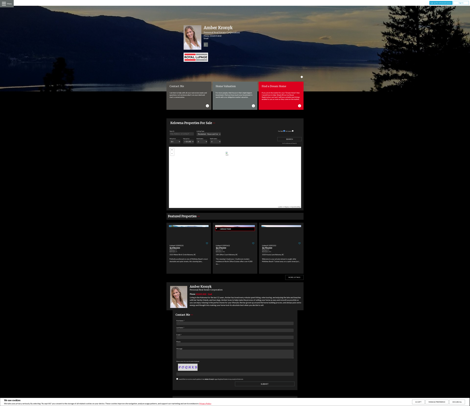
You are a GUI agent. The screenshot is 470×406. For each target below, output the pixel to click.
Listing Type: (201, 131)
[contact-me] (207, 105)
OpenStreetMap (295, 207)
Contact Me (177, 86)
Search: (172, 131)
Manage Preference (437, 402)
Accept (418, 402)
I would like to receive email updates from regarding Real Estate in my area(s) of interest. (210, 379)
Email (206, 38)
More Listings (294, 277)
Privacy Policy (205, 403)
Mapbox (287, 207)
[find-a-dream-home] (299, 105)
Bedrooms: (200, 138)
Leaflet (280, 207)
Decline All (457, 402)
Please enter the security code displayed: (188, 361)
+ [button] (172, 150)
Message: (179, 348)
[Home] (235, 57)
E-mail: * (178, 334)
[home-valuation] (253, 105)
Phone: (178, 341)
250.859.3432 (216, 36)
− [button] (172, 154)
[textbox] (182, 134)
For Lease (288, 131)
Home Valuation (226, 86)
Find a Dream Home (274, 86)
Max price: (186, 138)
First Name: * (180, 320)
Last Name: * (180, 327)
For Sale (280, 131)
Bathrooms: (213, 138)
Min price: (173, 138)
